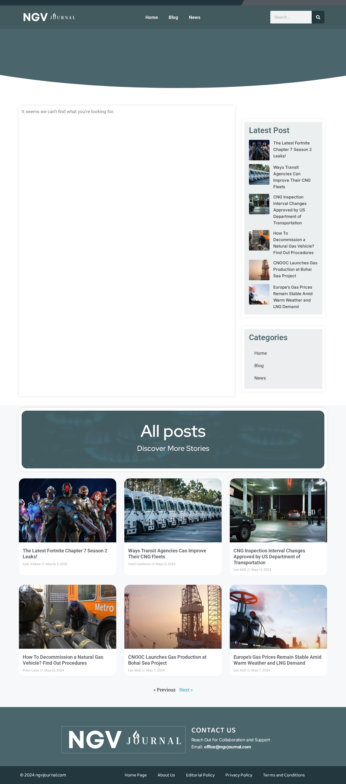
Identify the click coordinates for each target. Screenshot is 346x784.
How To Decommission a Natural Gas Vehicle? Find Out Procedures (63, 660)
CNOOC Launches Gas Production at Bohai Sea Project (295, 269)
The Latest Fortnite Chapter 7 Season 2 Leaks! (292, 149)
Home (151, 17)
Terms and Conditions (284, 775)
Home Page (136, 775)
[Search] (318, 17)
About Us (166, 775)
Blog (173, 17)
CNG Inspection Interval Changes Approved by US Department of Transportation (290, 209)
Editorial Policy (200, 775)
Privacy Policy (238, 775)
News (195, 17)
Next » (186, 690)
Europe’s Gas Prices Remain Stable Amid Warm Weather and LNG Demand (277, 660)
